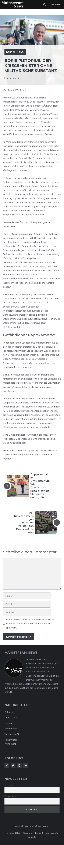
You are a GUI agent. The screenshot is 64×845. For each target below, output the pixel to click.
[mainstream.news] (12, 4)
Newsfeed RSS (13, 833)
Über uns (27, 833)
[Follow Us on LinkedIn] (25, 765)
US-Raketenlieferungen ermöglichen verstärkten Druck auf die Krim (24, 522)
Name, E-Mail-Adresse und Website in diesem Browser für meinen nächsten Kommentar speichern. (30, 623)
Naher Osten (11, 739)
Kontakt (39, 833)
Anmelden (32, 837)
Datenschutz (52, 833)
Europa (8, 723)
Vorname (9, 785)
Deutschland (15, 52)
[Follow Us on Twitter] (13, 765)
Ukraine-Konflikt (12, 734)
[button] (44, 4)
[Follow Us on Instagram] (19, 765)
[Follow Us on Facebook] (6, 765)
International (10, 728)
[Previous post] (7, 486)
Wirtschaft (10, 743)
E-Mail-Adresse (12, 796)
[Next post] (57, 522)
